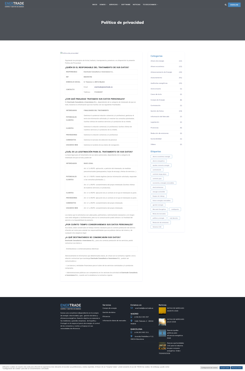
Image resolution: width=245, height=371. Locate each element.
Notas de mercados (159, 214)
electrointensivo (158, 187)
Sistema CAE (157, 227)
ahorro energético (159, 161)
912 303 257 (144, 317)
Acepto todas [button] (225, 367)
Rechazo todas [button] (237, 367)
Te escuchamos (149, 4)
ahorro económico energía (161, 156)
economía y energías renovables (163, 183)
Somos (102, 4)
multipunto (175, 209)
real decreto (174, 218)
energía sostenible (159, 192)
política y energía (158, 218)
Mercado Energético (159, 209)
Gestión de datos (109, 312)
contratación (157, 170)
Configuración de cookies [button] (209, 367)
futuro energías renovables (162, 200)
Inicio (94, 4)
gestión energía (158, 205)
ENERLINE (234, 5)
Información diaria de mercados (114, 320)
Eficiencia (106, 316)
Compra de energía (110, 308)
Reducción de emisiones (161, 222)
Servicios (113, 4)
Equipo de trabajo (159, 196)
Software (125, 4)
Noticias (136, 4)
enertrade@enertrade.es (144, 308)
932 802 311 (144, 332)
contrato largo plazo (159, 174)
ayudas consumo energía (161, 165)
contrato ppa (157, 178)
